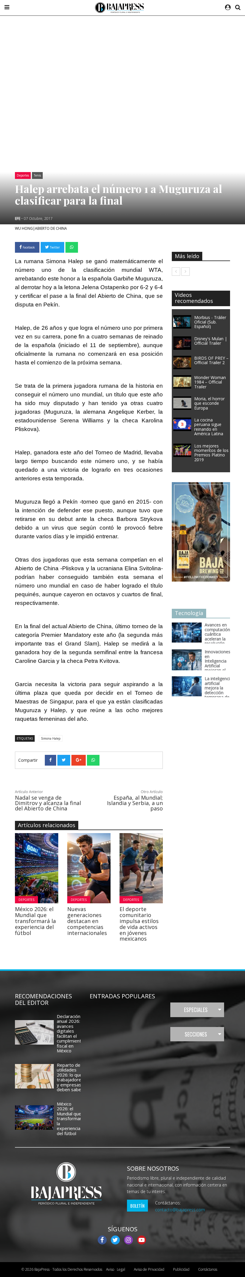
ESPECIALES (196, 1010)
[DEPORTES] (90, 867)
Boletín (137, 1205)
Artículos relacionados (46, 825)
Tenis (37, 175)
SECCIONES (196, 1034)
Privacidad (149, 1269)
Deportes (23, 175)
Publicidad (181, 1269)
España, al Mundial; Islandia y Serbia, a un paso (135, 803)
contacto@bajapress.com (180, 1209)
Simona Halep (50, 738)
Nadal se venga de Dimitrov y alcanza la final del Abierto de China (48, 803)
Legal (115, 1269)
